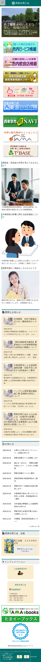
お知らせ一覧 (34, 526)
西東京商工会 (22, 3)
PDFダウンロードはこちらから (24, 550)
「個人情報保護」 (7, 657)
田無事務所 (16, 590)
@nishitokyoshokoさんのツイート (20, 646)
